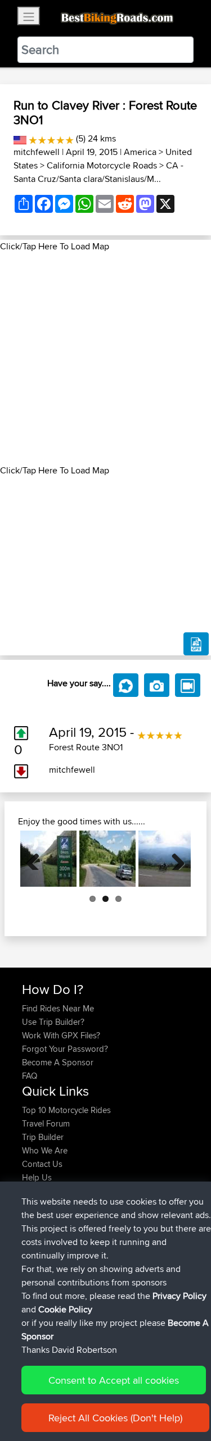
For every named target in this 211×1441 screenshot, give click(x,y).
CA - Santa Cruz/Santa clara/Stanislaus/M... (98, 172)
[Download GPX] (196, 644)
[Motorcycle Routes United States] (20, 138)
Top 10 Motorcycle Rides (66, 1110)
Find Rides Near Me (58, 1008)
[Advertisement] (105, 358)
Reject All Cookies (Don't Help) (115, 1418)
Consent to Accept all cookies (113, 1380)
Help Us (37, 1177)
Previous (37, 858)
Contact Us (42, 1164)
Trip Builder (43, 1137)
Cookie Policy (65, 1309)
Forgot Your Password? (65, 1049)
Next (174, 858)
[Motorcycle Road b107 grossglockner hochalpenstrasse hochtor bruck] (48, 859)
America (140, 151)
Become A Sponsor (57, 1062)
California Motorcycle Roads (102, 165)
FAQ (29, 1076)
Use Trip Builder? (53, 1022)
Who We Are (45, 1150)
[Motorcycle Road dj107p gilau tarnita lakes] (107, 859)
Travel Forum (46, 1123)
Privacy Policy (179, 1295)
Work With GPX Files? (61, 1035)
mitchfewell (37, 151)
